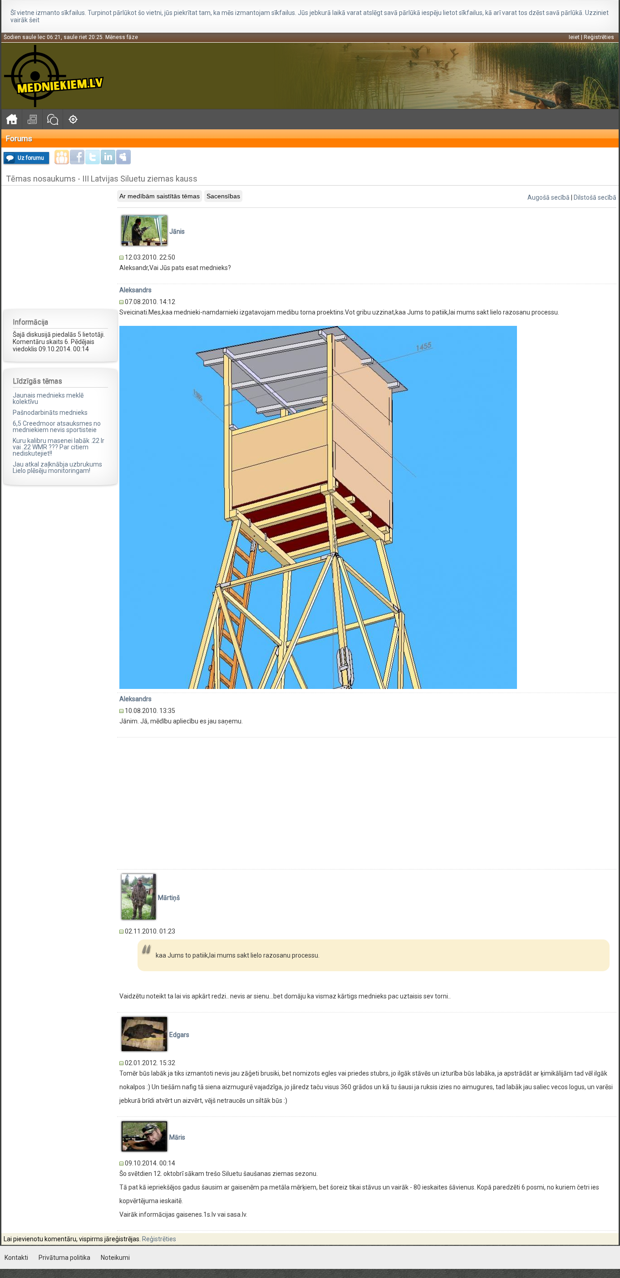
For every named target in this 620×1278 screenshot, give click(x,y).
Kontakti (16, 1257)
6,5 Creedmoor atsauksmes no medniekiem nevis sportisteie (57, 426)
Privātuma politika (64, 1257)
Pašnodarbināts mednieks (50, 412)
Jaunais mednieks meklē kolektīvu (48, 398)
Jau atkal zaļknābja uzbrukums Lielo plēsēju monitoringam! (57, 467)
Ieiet (574, 37)
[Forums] (52, 119)
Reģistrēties (599, 37)
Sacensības (223, 196)
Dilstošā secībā (595, 197)
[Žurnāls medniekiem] (32, 119)
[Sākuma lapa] (11, 119)
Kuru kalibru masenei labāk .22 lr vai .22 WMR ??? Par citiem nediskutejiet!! (58, 447)
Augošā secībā (548, 197)
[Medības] (73, 119)
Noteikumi (115, 1257)
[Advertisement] (60, 247)
